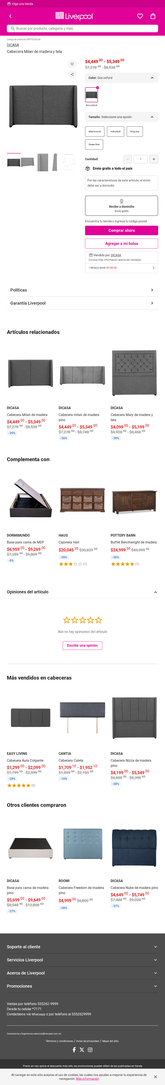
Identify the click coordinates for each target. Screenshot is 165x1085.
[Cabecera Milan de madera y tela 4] (55, 162)
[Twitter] (81, 1049)
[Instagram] (90, 1049)
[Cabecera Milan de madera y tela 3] (41, 162)
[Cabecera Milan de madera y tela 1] (14, 162)
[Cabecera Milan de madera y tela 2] (27, 162)
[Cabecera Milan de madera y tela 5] (69, 162)
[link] (30, 389)
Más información (87, 1078)
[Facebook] (74, 1049)
